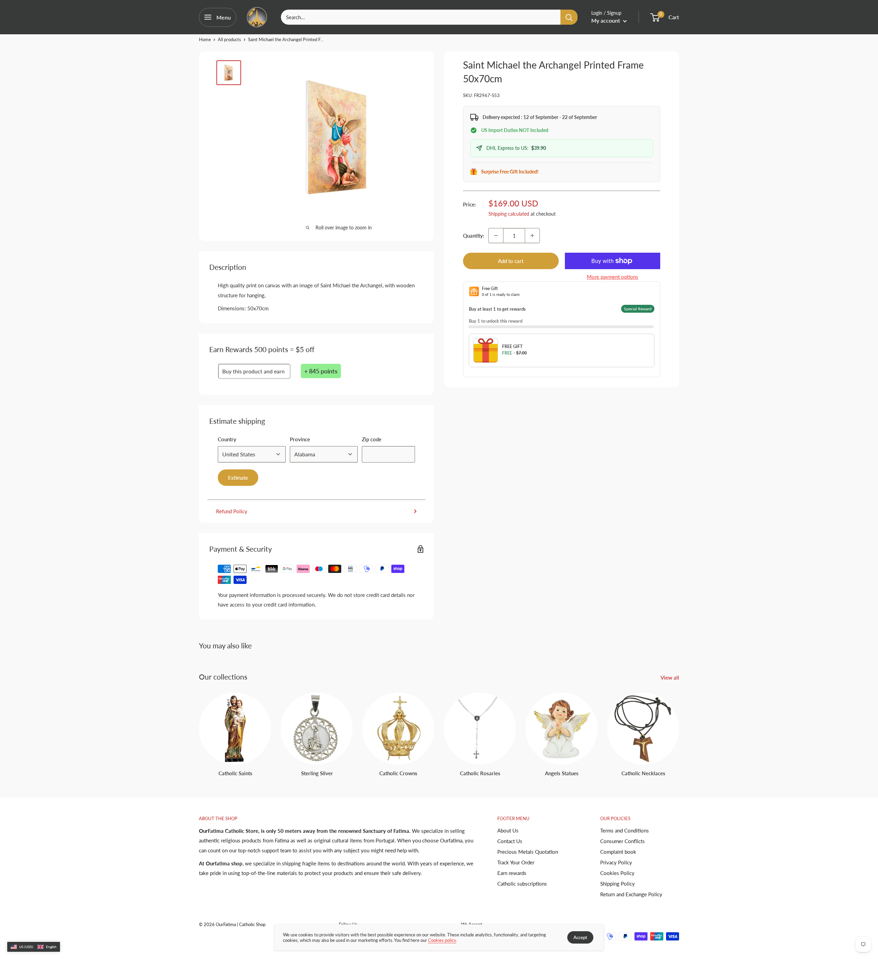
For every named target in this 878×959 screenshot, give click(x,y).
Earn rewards (511, 873)
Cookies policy (442, 940)
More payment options (612, 277)
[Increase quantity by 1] (532, 235)
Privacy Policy (616, 862)
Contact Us (509, 841)
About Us (508, 830)
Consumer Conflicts (622, 841)
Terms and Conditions (624, 830)
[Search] (569, 17)
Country (227, 439)
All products (229, 39)
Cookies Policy (617, 873)
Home (205, 39)
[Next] (679, 728)
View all (670, 677)
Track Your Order (515, 862)
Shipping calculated (508, 213)
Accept (580, 937)
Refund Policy (231, 511)
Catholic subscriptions (522, 883)
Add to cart (510, 261)
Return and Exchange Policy (631, 894)
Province (300, 439)
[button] (33, 947)
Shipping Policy (617, 883)
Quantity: (473, 235)
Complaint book (618, 852)
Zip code (371, 439)
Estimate (238, 478)
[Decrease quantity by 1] (496, 235)
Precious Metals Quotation (527, 852)
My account (606, 20)
